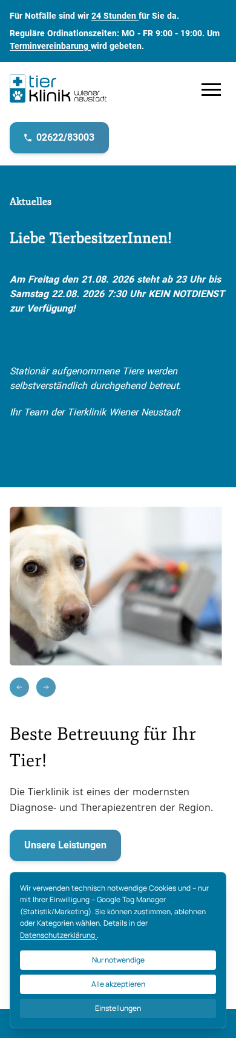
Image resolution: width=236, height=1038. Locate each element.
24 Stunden (115, 16)
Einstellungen (118, 1008)
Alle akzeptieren (118, 984)
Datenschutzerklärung (58, 935)
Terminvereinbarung (50, 46)
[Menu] (211, 89)
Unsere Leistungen (65, 845)
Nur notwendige (118, 960)
